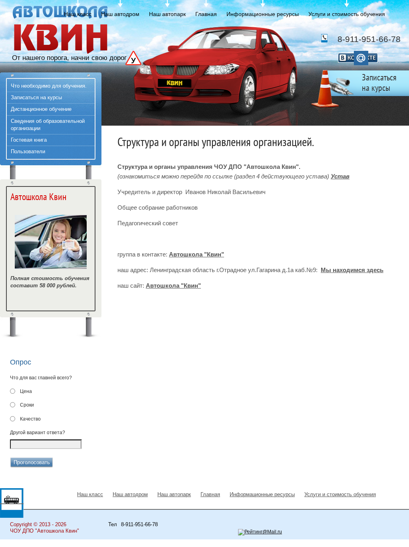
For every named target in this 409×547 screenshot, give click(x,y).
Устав (340, 176)
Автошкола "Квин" (196, 254)
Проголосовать (32, 462)
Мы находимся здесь (352, 269)
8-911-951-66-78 (369, 39)
